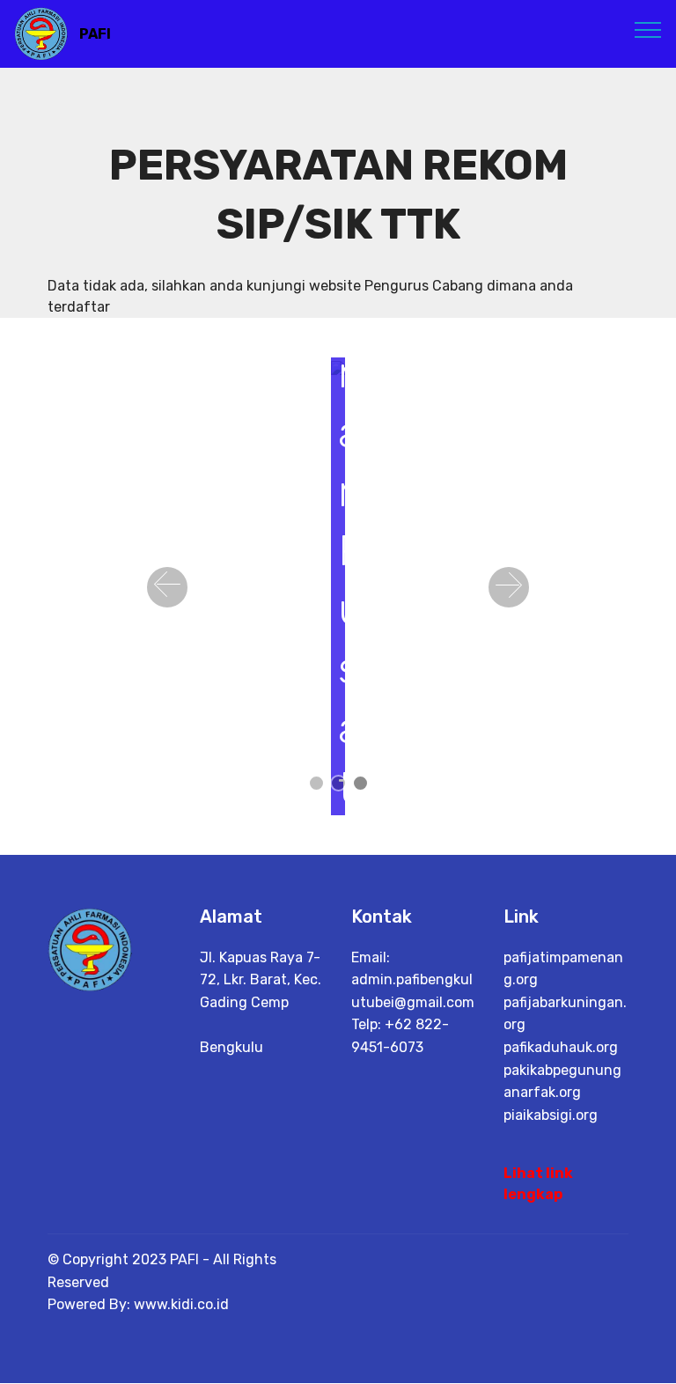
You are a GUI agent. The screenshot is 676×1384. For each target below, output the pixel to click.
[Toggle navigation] (648, 29)
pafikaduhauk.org (560, 1047)
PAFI (95, 34)
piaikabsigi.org (550, 1115)
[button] (167, 587)
